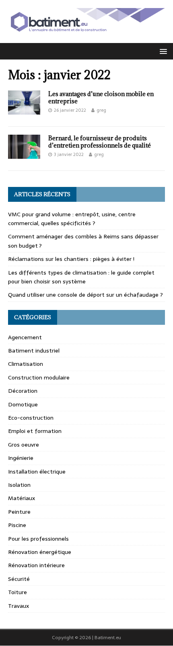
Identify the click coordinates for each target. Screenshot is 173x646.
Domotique (23, 404)
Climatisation (25, 363)
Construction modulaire (39, 377)
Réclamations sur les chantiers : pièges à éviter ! (71, 258)
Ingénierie (20, 457)
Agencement (25, 337)
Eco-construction (31, 417)
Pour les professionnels (38, 538)
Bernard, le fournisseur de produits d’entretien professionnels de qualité (99, 141)
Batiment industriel (34, 350)
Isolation (19, 484)
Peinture (19, 511)
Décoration (22, 390)
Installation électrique (37, 471)
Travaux (18, 605)
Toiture (17, 592)
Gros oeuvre (23, 444)
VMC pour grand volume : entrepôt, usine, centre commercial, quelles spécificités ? (72, 219)
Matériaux (21, 498)
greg (101, 110)
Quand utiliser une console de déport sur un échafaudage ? (85, 294)
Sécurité (19, 578)
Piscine (17, 525)
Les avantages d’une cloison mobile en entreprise (101, 97)
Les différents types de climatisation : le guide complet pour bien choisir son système (81, 277)
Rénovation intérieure (36, 565)
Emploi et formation (35, 431)
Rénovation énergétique (39, 552)
